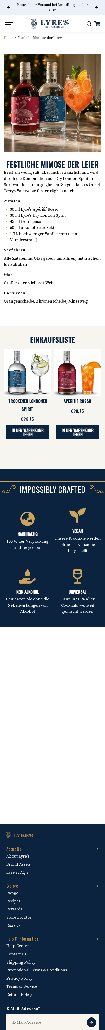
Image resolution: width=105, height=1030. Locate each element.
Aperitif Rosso (77, 401)
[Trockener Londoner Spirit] (27, 372)
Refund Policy (19, 994)
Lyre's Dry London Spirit (43, 215)
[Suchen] (89, 24)
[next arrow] (96, 7)
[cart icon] (97, 24)
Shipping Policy (20, 962)
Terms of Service (21, 986)
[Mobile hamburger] (9, 23)
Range (12, 893)
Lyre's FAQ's (17, 872)
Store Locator (18, 917)
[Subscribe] (91, 1022)
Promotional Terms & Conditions (36, 970)
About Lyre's (17, 856)
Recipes (13, 901)
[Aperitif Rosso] (77, 372)
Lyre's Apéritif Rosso (39, 209)
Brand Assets (18, 864)
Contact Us (16, 954)
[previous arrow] (8, 7)
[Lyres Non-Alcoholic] (50, 24)
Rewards (14, 909)
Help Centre (17, 945)
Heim (8, 38)
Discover (14, 925)
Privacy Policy (19, 978)
